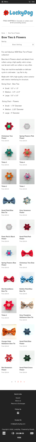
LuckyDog (17, 429)
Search (18, 398)
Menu (6, 2)
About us (18, 401)
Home (3, 33)
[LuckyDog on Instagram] (18, 413)
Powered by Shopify (27, 429)
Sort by (4, 41)
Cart (32, 2)
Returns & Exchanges (18, 403)
